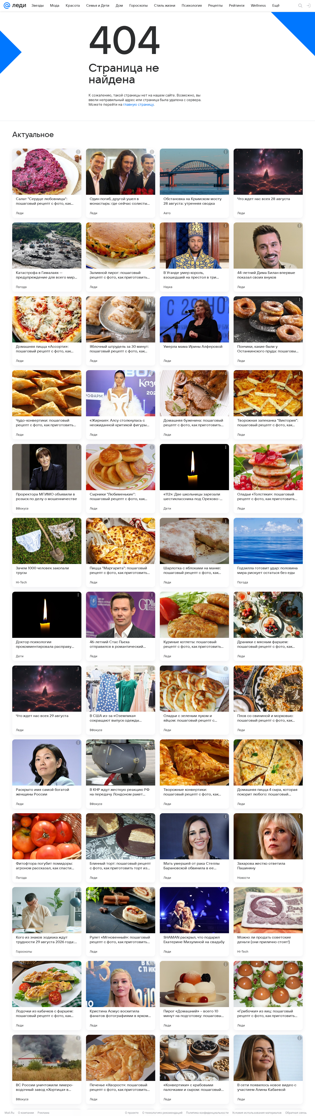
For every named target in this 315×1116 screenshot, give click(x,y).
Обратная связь (296, 1112)
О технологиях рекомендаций (162, 1112)
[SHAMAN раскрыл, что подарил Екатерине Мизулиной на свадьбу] (194, 921)
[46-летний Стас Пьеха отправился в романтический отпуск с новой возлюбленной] (120, 626)
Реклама (43, 1112)
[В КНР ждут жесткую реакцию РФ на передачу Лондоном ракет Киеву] (120, 774)
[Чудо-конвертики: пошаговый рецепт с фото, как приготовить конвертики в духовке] (46, 404)
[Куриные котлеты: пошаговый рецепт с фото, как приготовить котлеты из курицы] (194, 626)
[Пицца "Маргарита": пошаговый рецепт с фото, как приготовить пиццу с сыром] (120, 552)
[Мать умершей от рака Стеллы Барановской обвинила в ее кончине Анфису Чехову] (194, 847)
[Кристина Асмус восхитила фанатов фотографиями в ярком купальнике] (120, 995)
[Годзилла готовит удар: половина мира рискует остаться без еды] (268, 552)
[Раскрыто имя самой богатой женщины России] (46, 774)
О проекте (132, 1112)
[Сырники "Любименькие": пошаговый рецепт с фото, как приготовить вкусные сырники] (120, 478)
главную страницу (138, 104)
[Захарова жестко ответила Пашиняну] (268, 847)
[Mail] (7, 5)
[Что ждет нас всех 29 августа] (46, 700)
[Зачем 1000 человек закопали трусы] (46, 552)
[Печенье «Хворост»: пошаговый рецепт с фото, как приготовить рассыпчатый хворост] (120, 1069)
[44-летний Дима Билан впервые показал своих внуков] (268, 257)
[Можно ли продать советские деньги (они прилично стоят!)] (268, 921)
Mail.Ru (9, 1112)
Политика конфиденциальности (207, 1112)
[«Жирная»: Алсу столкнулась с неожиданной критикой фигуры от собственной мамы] (120, 404)
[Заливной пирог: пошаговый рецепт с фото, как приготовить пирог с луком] (120, 257)
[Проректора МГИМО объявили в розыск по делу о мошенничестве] (46, 478)
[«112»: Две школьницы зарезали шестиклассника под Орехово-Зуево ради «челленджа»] (194, 478)
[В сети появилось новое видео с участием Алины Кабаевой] (268, 1069)
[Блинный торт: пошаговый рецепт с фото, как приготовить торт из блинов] (120, 847)
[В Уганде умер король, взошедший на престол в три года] (194, 257)
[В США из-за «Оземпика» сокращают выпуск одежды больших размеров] (120, 700)
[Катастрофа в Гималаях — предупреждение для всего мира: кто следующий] (46, 257)
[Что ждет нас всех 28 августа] (268, 183)
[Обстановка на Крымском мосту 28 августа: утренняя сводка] (194, 183)
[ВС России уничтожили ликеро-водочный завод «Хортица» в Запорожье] (46, 1069)
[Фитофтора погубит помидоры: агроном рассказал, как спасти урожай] (46, 847)
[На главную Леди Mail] (18, 5)
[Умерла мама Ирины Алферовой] (194, 331)
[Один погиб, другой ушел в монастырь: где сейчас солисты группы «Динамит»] (120, 183)
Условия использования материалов (257, 1112)
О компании (26, 1112)
